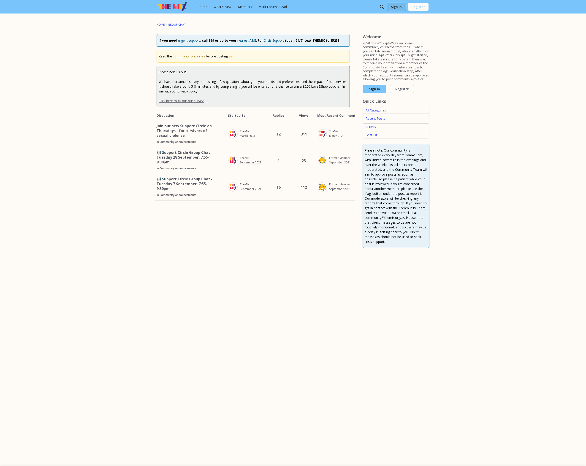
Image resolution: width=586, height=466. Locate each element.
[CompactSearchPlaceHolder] (382, 7)
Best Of (371, 135)
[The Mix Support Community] (172, 6)
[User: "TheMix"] (233, 133)
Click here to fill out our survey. (181, 101)
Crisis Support (274, 40)
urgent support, (189, 40)
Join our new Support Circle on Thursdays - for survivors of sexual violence (184, 131)
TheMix (244, 131)
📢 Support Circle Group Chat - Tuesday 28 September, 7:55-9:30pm (184, 157)
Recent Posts (375, 118)
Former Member (339, 158)
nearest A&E (246, 40)
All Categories (376, 110)
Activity (371, 127)
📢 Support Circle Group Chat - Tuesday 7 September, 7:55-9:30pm (184, 184)
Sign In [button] (374, 89)
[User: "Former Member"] (322, 160)
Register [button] (402, 89)
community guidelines (189, 56)
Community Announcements (178, 142)
